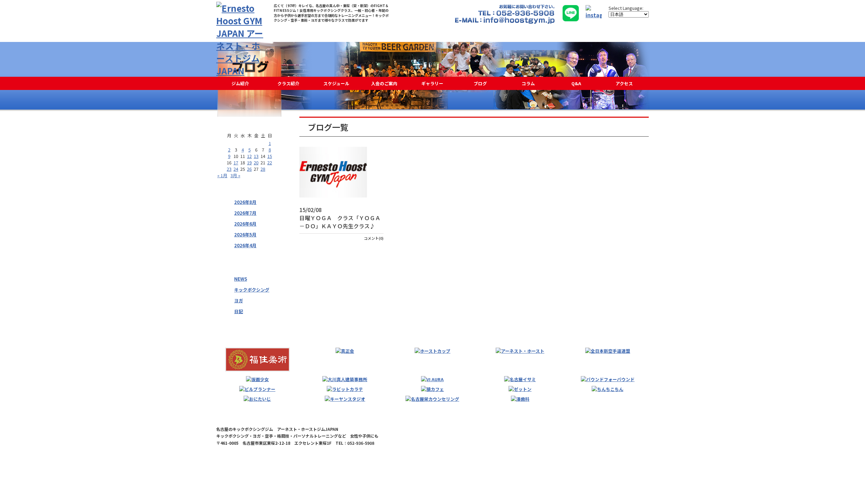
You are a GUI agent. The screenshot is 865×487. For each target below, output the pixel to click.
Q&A (576, 83)
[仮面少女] (257, 379)
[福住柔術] (257, 359)
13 (256, 156)
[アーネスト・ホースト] (520, 351)
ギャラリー (432, 83)
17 (235, 162)
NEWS (240, 279)
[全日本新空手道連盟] (607, 351)
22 (269, 162)
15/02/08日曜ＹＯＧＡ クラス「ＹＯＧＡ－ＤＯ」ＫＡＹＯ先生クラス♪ (339, 218)
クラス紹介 (288, 83)
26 (249, 169)
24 (235, 169)
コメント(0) (374, 238)
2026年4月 (245, 245)
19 (249, 162)
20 (256, 162)
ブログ (480, 83)
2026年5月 (245, 234)
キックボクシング (251, 289)
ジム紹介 (240, 83)
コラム (528, 83)
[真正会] (345, 351)
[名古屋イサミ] (520, 379)
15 (269, 156)
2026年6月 (245, 224)
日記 (238, 311)
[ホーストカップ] (432, 351)
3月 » (235, 175)
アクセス (624, 83)
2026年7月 (245, 213)
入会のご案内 (384, 83)
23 (229, 169)
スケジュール (336, 83)
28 (263, 169)
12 (249, 156)
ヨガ (238, 300)
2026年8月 (245, 202)
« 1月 (222, 175)
